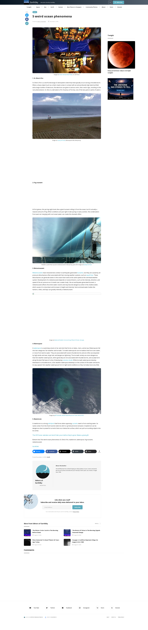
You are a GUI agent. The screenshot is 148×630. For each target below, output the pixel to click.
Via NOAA (35, 446)
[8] (120, 89)
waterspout (37, 348)
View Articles (43, 485)
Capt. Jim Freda (61, 140)
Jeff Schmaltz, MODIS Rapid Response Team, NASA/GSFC (69, 415)
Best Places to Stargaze (74, 7)
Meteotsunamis (37, 273)
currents (75, 423)
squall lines (89, 275)
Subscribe (119, 2)
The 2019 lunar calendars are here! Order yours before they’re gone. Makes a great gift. (60, 435)
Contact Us (113, 617)
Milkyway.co (53, 617)
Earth (52, 7)
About (103, 7)
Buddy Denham (88, 264)
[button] (29, 7)
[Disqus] (74, 577)
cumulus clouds (68, 360)
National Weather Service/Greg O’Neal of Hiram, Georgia (69, 340)
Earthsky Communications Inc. (36, 617)
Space (38, 7)
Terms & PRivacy (121, 617)
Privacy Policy (76, 511)
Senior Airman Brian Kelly (65, 74)
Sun (45, 7)
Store (111, 7)
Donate (119, 7)
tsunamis (80, 273)
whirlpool (51, 423)
